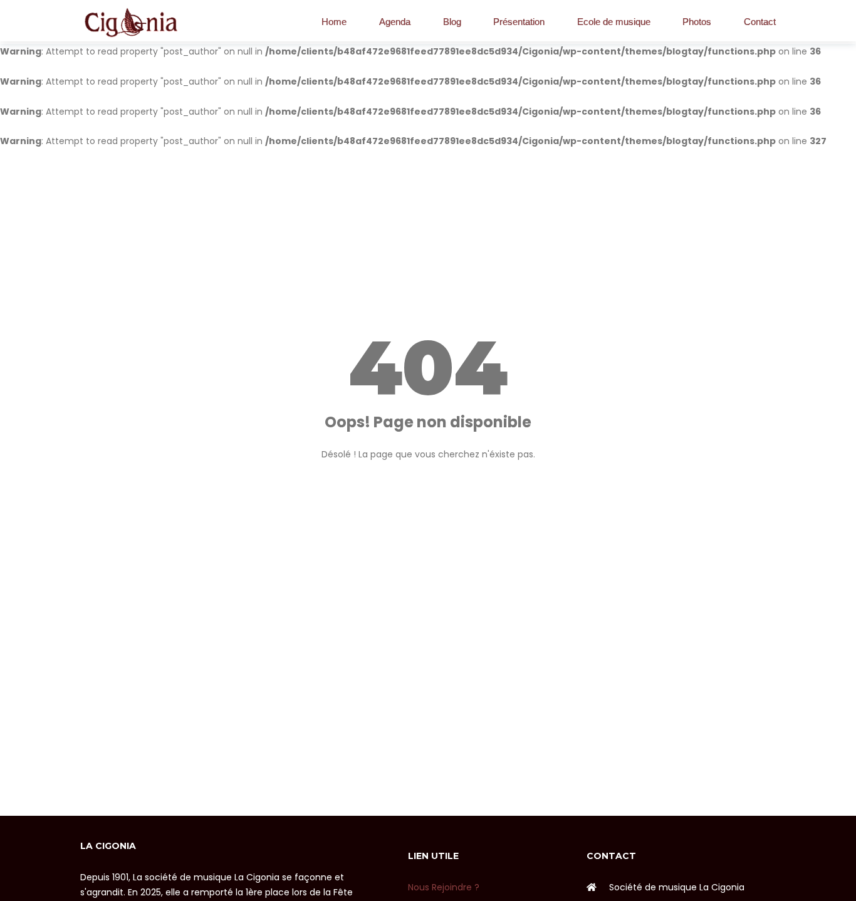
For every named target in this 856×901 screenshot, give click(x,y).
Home (334, 21)
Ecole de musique (613, 21)
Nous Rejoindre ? (443, 887)
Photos (696, 21)
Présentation (519, 21)
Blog (452, 21)
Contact (760, 21)
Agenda (394, 21)
